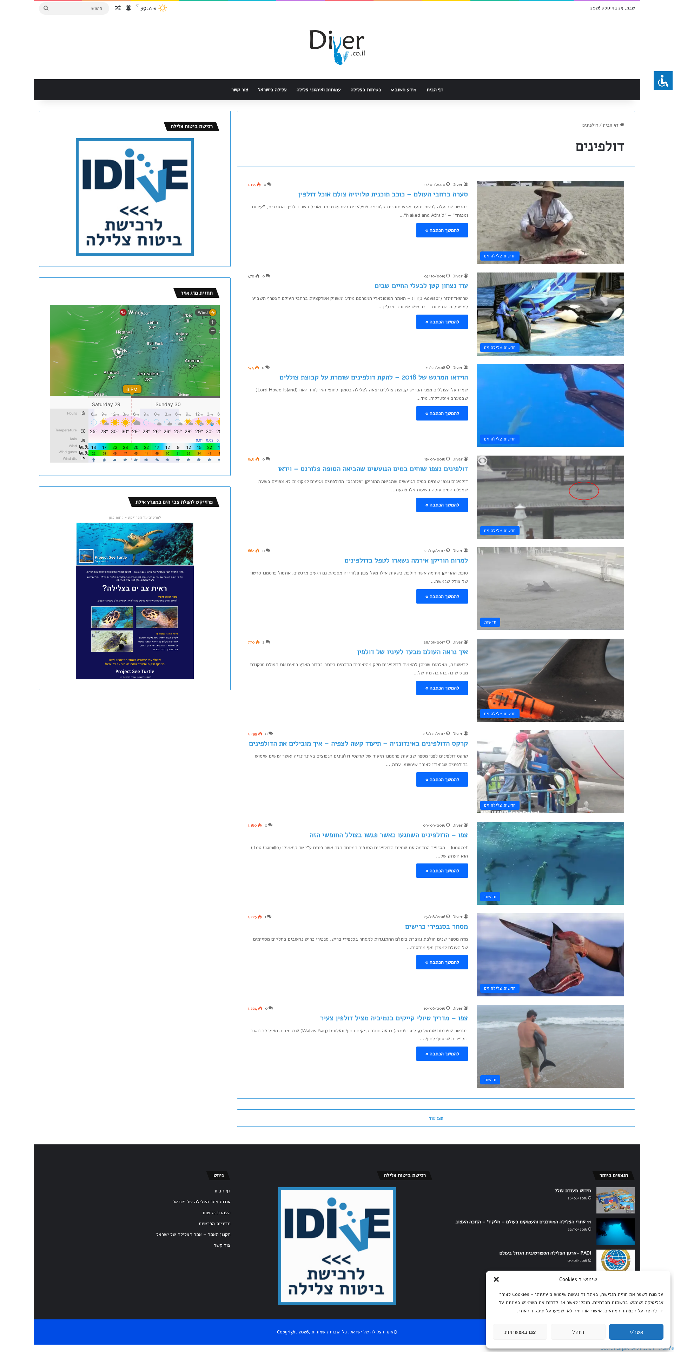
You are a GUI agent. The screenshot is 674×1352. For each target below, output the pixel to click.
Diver (457, 184)
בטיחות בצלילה (366, 89)
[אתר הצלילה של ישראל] (337, 47)
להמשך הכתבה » (442, 230)
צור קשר (239, 89)
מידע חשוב (405, 89)
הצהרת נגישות (217, 1212)
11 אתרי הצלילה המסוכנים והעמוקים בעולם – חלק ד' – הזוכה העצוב (523, 1221)
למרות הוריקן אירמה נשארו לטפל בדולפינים (406, 560)
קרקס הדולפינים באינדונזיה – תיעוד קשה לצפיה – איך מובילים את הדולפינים (358, 743)
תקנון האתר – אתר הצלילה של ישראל (193, 1234)
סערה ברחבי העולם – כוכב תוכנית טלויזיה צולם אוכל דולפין (383, 194)
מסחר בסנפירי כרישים (436, 926)
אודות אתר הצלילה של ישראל (202, 1201)
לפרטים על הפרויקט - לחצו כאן (134, 517)
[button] (496, 1279)
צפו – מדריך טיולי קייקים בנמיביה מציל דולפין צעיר (394, 1018)
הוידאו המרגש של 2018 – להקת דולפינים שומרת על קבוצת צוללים (373, 377)
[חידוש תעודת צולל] (615, 1200)
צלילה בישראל (272, 89)
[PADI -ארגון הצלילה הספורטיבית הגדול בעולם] (615, 1263)
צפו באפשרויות (520, 1332)
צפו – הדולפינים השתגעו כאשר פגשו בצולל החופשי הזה (389, 835)
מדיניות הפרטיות (215, 1223)
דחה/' (577, 1332)
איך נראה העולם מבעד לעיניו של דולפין (412, 652)
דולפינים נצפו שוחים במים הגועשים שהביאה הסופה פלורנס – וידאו (373, 468)
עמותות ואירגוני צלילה (319, 89)
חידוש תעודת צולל (573, 1190)
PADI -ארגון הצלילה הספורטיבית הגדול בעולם (545, 1253)
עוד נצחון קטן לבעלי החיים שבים (421, 285)
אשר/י (636, 1332)
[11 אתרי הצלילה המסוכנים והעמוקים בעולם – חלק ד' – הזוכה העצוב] (615, 1231)
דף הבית (435, 89)
